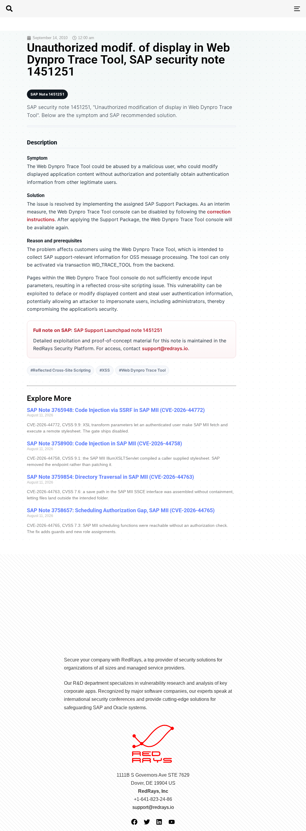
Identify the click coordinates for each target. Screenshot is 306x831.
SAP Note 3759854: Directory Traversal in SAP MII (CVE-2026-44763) (110, 477)
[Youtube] (172, 822)
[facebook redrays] (134, 822)
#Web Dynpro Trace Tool (142, 370)
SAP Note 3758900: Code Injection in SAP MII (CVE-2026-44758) (104, 443)
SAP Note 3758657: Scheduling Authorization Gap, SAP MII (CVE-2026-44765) (121, 510)
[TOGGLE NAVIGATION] (251, 8)
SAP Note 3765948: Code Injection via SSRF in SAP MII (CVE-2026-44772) (116, 410)
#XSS (105, 370)
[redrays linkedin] (159, 822)
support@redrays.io (165, 348)
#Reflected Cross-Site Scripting (60, 370)
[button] (9, 8)
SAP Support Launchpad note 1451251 (118, 330)
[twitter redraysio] (147, 822)
